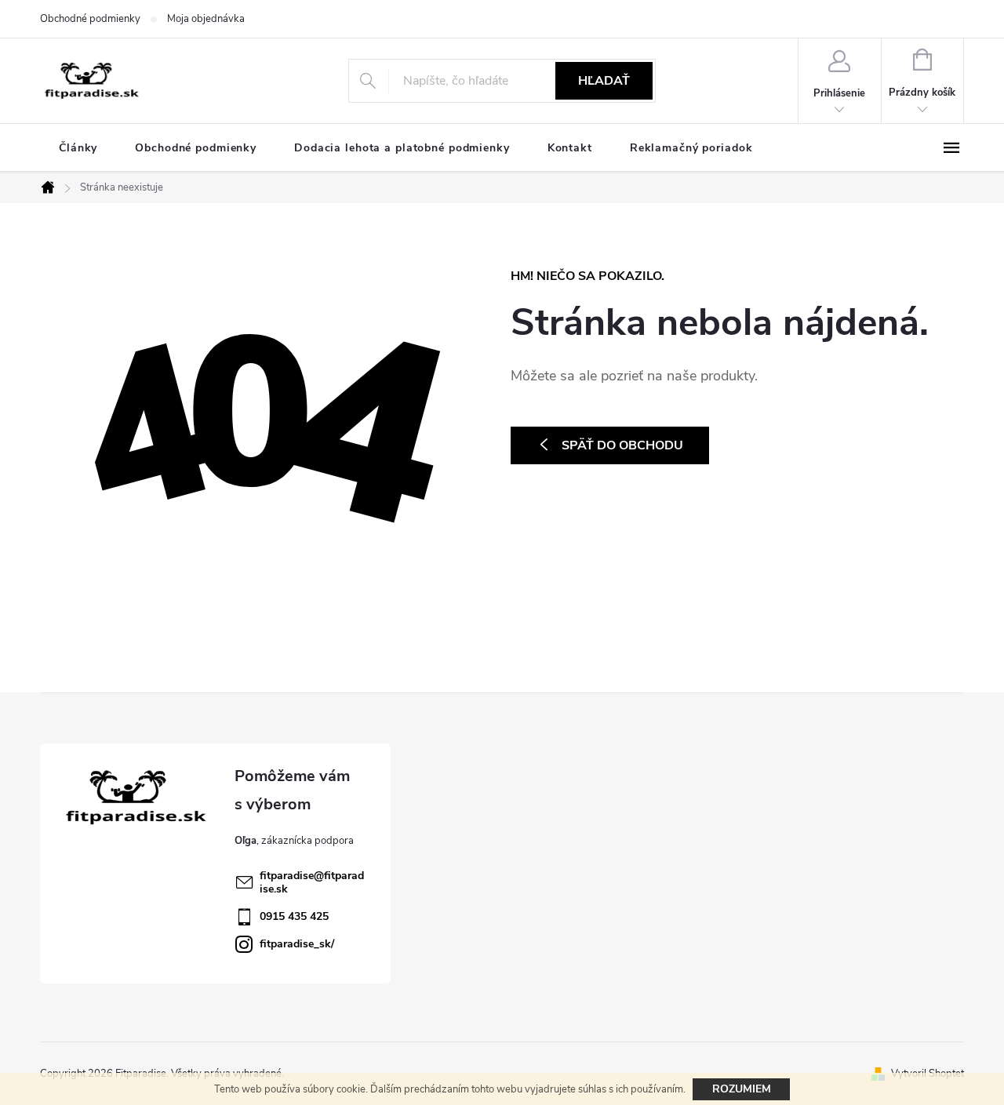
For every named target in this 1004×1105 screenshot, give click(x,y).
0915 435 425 (294, 916)
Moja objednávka (206, 19)
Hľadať (604, 80)
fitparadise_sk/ (297, 943)
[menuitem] (78, 148)
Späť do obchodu (622, 445)
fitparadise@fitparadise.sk (312, 882)
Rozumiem (741, 1088)
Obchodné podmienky (90, 19)
